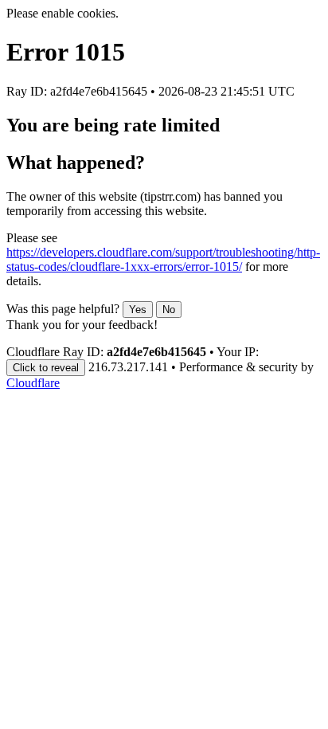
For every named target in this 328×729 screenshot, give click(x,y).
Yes (137, 310)
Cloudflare (33, 383)
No (168, 310)
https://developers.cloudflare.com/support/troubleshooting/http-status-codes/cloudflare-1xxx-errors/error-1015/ (163, 259)
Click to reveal (46, 368)
